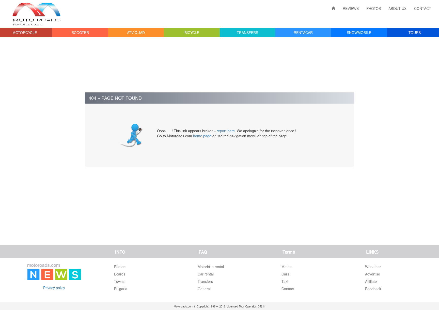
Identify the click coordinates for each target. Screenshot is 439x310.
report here (226, 130)
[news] (54, 270)
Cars (285, 273)
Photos (119, 266)
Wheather (373, 266)
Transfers (205, 281)
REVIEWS (351, 8)
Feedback (373, 288)
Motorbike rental (211, 266)
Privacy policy (54, 287)
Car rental (206, 273)
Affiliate (371, 281)
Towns (119, 281)
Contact (287, 288)
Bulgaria (120, 288)
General (204, 288)
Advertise (372, 273)
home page (202, 135)
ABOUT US (397, 8)
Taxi (284, 281)
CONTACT (422, 8)
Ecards (119, 273)
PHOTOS (373, 8)
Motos (286, 266)
